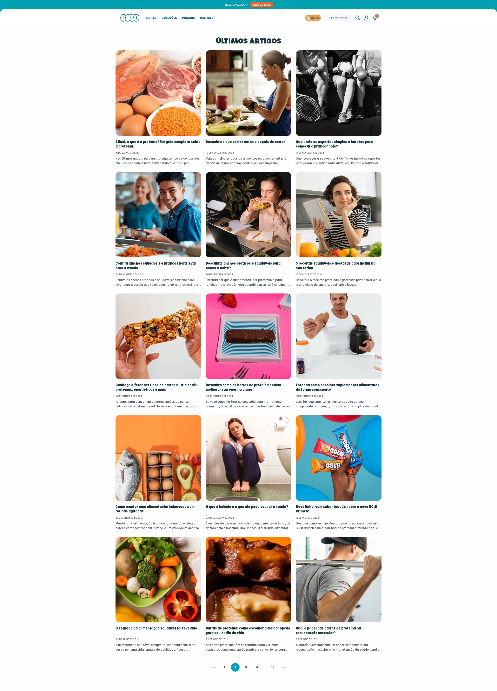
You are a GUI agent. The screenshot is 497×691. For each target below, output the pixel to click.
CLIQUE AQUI (262, 4)
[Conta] (366, 18)
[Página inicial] (130, 18)
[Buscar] (358, 18)
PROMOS (188, 17)
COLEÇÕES (169, 17)
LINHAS (151, 17)
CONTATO (207, 17)
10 (272, 667)
